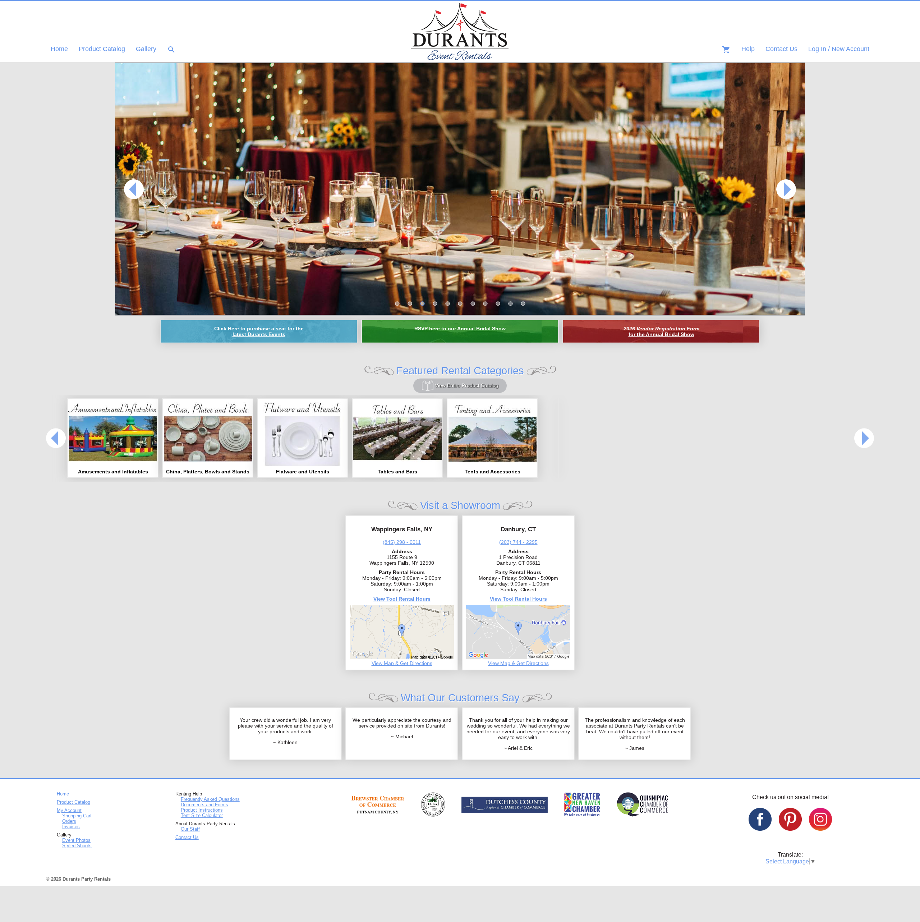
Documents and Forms (204, 804)
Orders (69, 821)
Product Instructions (202, 810)
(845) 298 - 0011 (402, 542)
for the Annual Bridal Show (661, 331)
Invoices (71, 826)
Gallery (146, 48)
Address (402, 551)
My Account (69, 810)
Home (59, 48)
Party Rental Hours (402, 572)
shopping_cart (726, 49)
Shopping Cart (77, 815)
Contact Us (781, 48)
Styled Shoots (77, 845)
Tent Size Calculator (202, 815)
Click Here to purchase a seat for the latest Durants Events (259, 331)
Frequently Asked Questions (210, 799)
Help (748, 48)
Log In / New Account (838, 48)
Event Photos (76, 840)
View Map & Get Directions (402, 663)
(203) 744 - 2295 (518, 542)
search (171, 49)
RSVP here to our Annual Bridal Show (460, 328)
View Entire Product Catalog (465, 385)
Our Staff (190, 829)
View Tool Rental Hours (402, 599)
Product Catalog (102, 48)
